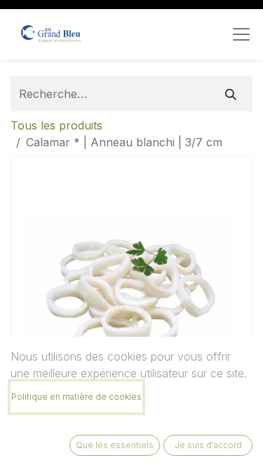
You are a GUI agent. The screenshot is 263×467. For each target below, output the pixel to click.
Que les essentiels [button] (115, 445)
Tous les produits (56, 125)
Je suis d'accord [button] (208, 445)
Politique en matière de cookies (76, 396)
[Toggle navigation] (241, 34)
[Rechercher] (230, 93)
